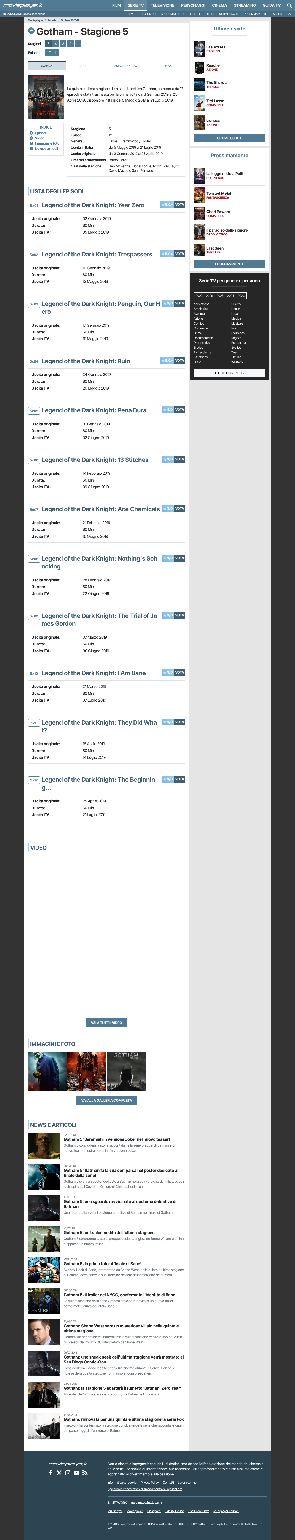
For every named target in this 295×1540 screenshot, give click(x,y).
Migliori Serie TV (173, 14)
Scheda (46, 65)
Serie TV (136, 5)
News (131, 14)
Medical (236, 318)
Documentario (203, 337)
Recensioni (148, 14)
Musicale (237, 323)
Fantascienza (202, 352)
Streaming (245, 5)
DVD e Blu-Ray (282, 14)
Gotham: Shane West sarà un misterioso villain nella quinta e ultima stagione (121, 1328)
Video (39, 138)
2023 (241, 296)
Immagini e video (125, 65)
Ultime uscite (229, 14)
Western (237, 362)
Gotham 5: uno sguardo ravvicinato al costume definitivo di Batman (120, 1204)
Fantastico (201, 357)
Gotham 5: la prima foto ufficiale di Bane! (102, 1263)
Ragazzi (236, 337)
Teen (234, 352)
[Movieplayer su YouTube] (76, 1472)
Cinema (219, 5)
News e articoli (46, 148)
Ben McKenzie (120, 166)
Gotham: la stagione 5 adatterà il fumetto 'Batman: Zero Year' (122, 1388)
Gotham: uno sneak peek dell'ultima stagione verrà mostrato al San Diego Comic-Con (124, 1359)
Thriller (146, 141)
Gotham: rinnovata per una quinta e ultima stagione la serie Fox (124, 1419)
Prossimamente (255, 14)
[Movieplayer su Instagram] (67, 1472)
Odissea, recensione (33, 14)
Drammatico (129, 141)
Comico (199, 323)
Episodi (41, 133)
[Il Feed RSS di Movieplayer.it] (85, 1472)
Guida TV (272, 5)
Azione (198, 318)
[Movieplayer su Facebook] (50, 1472)
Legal (234, 313)
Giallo (197, 362)
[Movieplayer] (67, 1464)
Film (116, 5)
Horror (235, 308)
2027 (199, 296)
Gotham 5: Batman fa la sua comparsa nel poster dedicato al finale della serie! (121, 1173)
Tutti (52, 53)
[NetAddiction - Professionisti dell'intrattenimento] (145, 1502)
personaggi (193, 5)
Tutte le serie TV (202, 14)
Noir (234, 328)
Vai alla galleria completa (106, 1100)
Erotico (198, 347)
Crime (113, 141)
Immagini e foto (47, 143)
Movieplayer (35, 20)
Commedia (201, 328)
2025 (220, 296)
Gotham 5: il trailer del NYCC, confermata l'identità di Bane (119, 1294)
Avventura (200, 313)
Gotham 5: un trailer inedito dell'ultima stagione (109, 1232)
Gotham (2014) (70, 20)
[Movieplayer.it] (23, 5)
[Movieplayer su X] (59, 1472)
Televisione (162, 5)
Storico (236, 347)
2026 (209, 296)
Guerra (236, 303)
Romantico (238, 342)
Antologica (201, 308)
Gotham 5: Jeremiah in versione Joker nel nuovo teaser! (117, 1139)
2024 (230, 296)
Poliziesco (238, 332)
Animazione (201, 303)
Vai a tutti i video (106, 1023)
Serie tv (52, 20)
